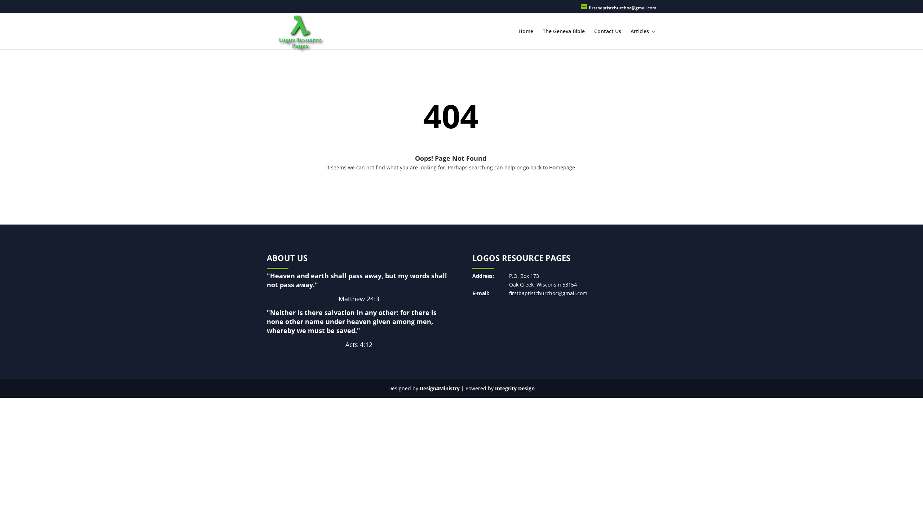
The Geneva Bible (564, 32)
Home (525, 32)
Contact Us (607, 32)
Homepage (562, 167)
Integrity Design (515, 388)
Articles (640, 32)
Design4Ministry (440, 388)
